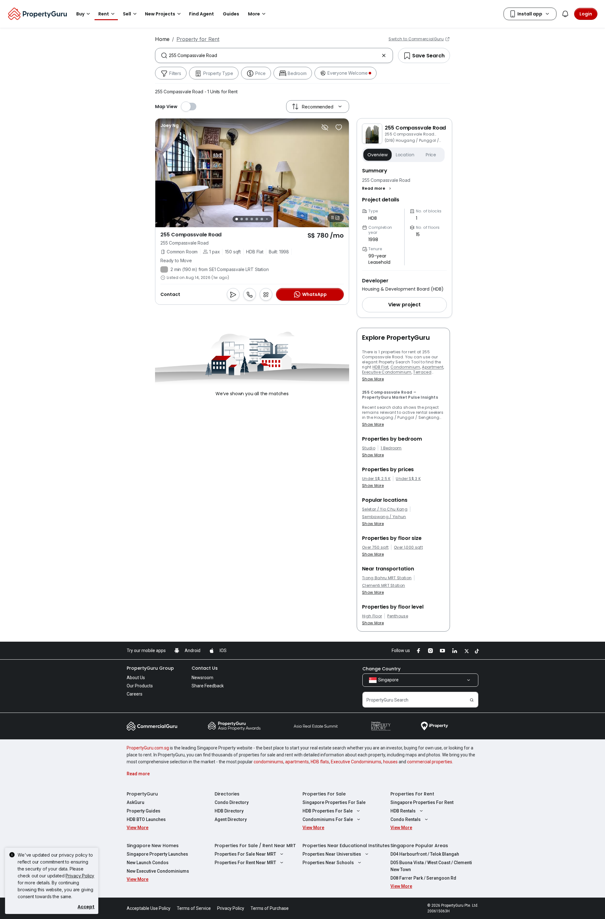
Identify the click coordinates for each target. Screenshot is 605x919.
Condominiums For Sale (327, 819)
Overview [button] (377, 155)
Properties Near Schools (328, 862)
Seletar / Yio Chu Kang (384, 509)
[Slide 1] (236, 219)
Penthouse (397, 616)
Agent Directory (231, 819)
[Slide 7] (267, 219)
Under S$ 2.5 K (376, 478)
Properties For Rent (412, 794)
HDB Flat (380, 367)
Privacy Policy (80, 875)
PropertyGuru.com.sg (148, 747)
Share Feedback (208, 685)
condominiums (268, 761)
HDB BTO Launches (146, 819)
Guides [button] (231, 14)
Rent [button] (103, 14)
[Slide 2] (241, 219)
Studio (368, 448)
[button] (377, 188)
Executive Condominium (387, 372)
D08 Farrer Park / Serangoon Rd (423, 878)
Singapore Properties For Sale (334, 802)
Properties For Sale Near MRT (245, 854)
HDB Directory (229, 810)
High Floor (372, 616)
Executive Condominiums (356, 761)
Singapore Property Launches (157, 854)
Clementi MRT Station (383, 585)
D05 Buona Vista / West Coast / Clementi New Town (431, 866)
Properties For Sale (324, 794)
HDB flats (320, 761)
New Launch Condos (148, 862)
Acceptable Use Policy (148, 908)
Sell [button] (127, 14)
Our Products (140, 685)
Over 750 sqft (375, 547)
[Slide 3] (246, 219)
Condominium (405, 367)
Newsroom (202, 677)
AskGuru (135, 802)
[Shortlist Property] (339, 127)
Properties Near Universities (331, 854)
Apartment (432, 367)
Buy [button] (80, 14)
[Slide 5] (257, 219)
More (254, 14)
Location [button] (405, 155)
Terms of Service (194, 908)
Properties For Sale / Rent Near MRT (255, 845)
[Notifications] (565, 14)
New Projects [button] (160, 14)
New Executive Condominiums (158, 871)
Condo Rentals (405, 819)
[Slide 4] (252, 219)
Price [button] (431, 155)
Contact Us (205, 668)
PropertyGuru (142, 794)
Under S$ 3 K (408, 478)
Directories (227, 794)
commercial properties (429, 761)
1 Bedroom (391, 448)
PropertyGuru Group (150, 668)
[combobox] (274, 55)
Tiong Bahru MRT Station (387, 578)
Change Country (381, 669)
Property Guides (143, 810)
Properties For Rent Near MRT (245, 862)
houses (390, 761)
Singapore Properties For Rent (421, 802)
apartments (297, 761)
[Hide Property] (325, 127)
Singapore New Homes (153, 845)
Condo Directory (232, 802)
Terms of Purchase (270, 908)
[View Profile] (169, 125)
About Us (136, 677)
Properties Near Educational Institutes (346, 845)
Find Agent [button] (201, 14)
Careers (134, 693)
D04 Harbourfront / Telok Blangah (424, 854)
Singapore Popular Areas (419, 845)
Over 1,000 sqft (408, 547)
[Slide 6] (262, 219)
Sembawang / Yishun (384, 516)
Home (162, 39)
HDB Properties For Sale (327, 810)
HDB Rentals (403, 810)
